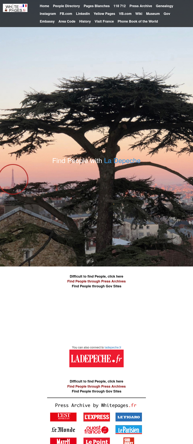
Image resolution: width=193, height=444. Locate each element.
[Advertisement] (96, 318)
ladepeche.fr (113, 347)
